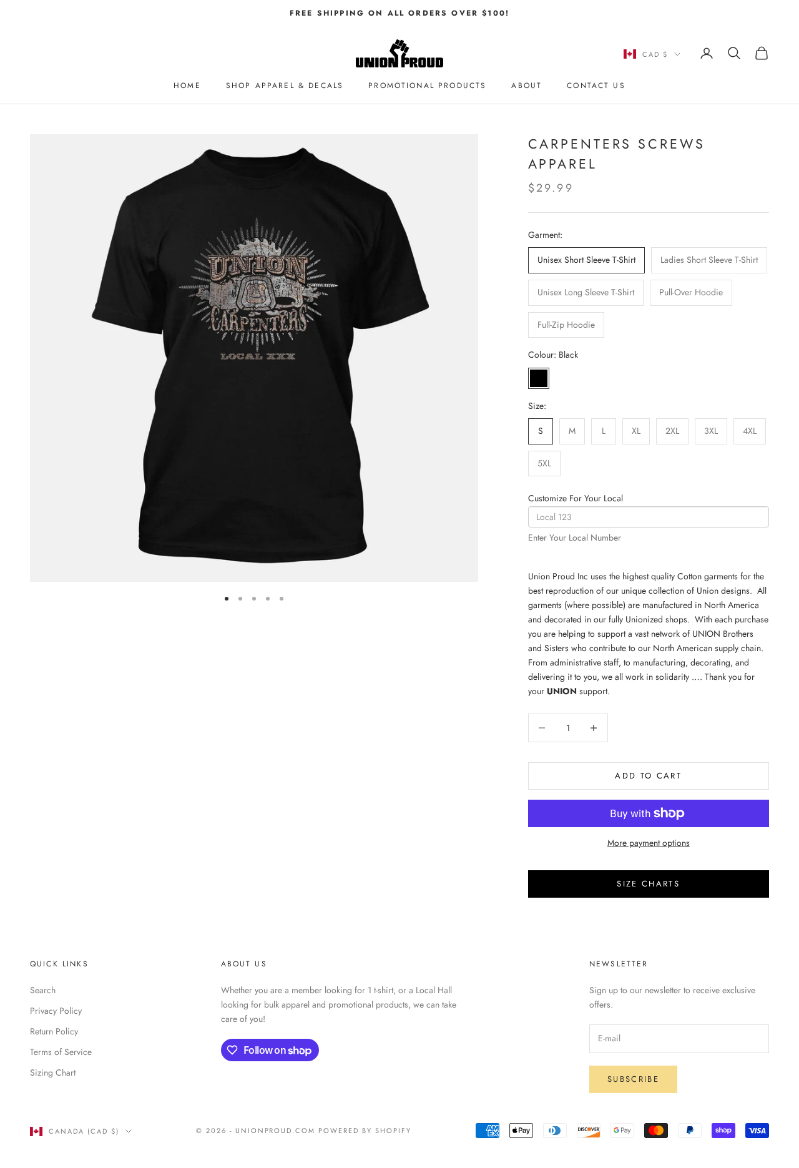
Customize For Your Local (575, 498)
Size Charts (648, 884)
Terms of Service (61, 1052)
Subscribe (633, 1079)
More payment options (648, 843)
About (526, 85)
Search (43, 990)
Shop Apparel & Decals (284, 85)
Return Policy (54, 1031)
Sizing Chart (53, 1072)
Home (187, 85)
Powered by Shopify (364, 1131)
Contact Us (596, 85)
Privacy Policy (56, 1010)
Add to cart (648, 776)
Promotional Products (427, 85)
